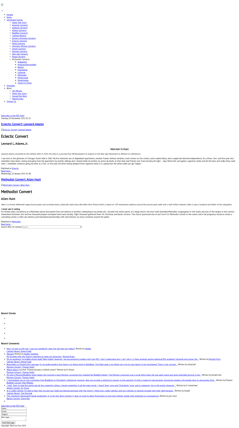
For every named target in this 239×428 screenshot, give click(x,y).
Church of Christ (25, 83)
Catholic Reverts (19, 35)
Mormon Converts (19, 51)
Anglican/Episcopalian (27, 64)
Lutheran (21, 72)
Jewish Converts (19, 48)
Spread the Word (19, 96)
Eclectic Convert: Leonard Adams (22, 124)
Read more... (6, 171)
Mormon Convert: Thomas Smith (20, 367)
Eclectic (15, 168)
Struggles (11, 85)
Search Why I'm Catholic (11, 227)
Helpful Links (17, 98)
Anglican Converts (20, 27)
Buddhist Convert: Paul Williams (20, 383)
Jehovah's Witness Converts (24, 46)
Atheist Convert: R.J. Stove (18, 388)
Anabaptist (22, 62)
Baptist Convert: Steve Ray (18, 398)
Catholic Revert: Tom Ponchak (19, 393)
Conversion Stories (15, 20)
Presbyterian (23, 80)
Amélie (88, 348)
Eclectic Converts (19, 41)
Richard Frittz (215, 359)
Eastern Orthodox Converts (24, 38)
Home (9, 17)
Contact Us (11, 101)
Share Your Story (19, 22)
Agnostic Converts (20, 25)
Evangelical (22, 69)
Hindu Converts (18, 43)
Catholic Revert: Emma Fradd (19, 351)
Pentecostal (23, 77)
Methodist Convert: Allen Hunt (21, 179)
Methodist (22, 75)
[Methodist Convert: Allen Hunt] (15, 185)
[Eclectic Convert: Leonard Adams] (16, 129)
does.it (16, 369)
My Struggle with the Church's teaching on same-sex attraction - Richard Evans (41, 356)
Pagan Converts (18, 56)
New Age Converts (20, 54)
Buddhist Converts (20, 33)
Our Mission (17, 91)
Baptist (21, 67)
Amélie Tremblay (31, 354)
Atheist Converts (19, 30)
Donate (10, 14)
